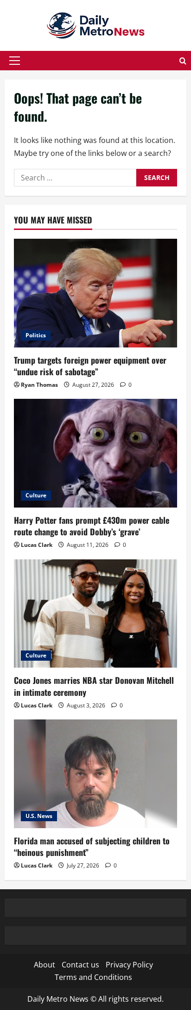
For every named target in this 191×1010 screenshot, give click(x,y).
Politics (35, 335)
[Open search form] (182, 61)
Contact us (80, 965)
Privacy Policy (129, 965)
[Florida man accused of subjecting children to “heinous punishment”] (95, 773)
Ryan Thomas (39, 385)
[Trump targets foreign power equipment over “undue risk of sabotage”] (95, 293)
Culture (35, 495)
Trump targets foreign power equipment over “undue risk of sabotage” (90, 366)
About (44, 965)
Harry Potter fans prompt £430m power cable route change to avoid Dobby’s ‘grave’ (91, 526)
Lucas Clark (36, 545)
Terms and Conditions (93, 977)
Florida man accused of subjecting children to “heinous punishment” (92, 846)
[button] (15, 60)
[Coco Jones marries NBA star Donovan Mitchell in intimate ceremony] (95, 613)
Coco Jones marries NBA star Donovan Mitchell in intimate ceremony (94, 686)
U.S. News (38, 816)
